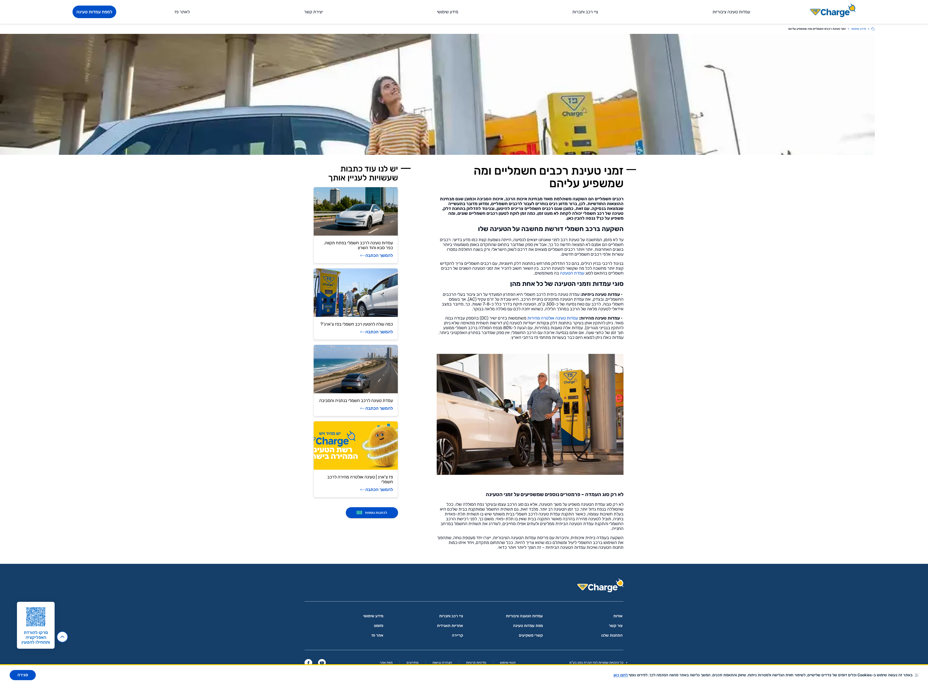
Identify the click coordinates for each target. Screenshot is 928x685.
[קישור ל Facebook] (308, 663)
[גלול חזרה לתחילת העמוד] (62, 637)
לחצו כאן (621, 675)
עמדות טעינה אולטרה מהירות (552, 318)
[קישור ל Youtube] (322, 663)
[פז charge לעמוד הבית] (464, 587)
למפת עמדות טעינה (94, 12)
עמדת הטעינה (572, 273)
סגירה (22, 675)
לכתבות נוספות (376, 513)
